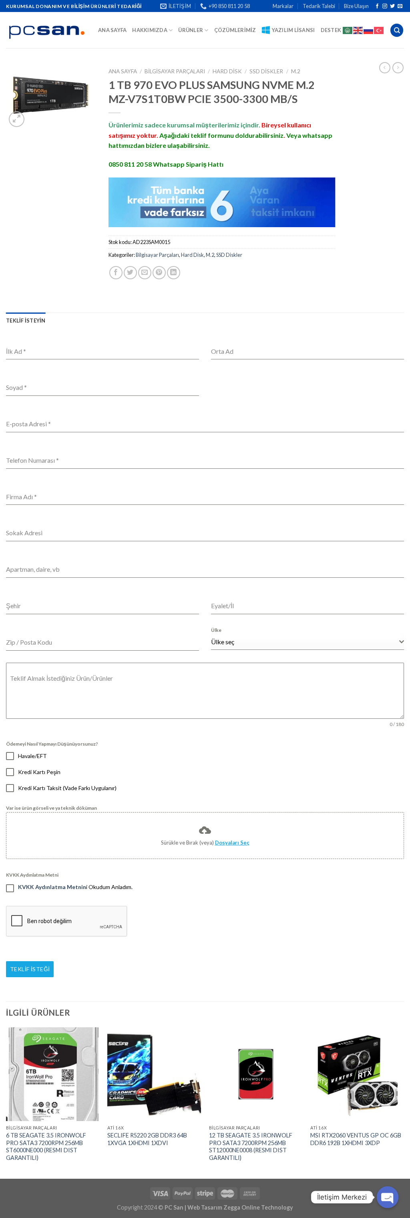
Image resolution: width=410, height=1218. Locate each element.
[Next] (404, 1102)
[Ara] (396, 30)
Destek (331, 30)
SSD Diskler (266, 71)
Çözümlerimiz (235, 30)
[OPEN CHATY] (387, 1197)
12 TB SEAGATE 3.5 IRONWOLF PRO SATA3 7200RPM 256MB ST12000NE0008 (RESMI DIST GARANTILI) (250, 1146)
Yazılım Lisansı (293, 30)
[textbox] (305, 641)
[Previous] (6, 1102)
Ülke (216, 630)
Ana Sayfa (112, 30)
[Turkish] (379, 30)
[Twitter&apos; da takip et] (392, 6)
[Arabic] (348, 30)
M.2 (295, 71)
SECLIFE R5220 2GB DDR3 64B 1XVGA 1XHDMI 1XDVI (147, 1139)
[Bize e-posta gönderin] (400, 6)
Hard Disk (227, 71)
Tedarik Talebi (319, 6)
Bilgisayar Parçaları (175, 71)
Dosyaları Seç (232, 842)
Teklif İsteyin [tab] (26, 320)
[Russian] (369, 30)
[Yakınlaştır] (16, 119)
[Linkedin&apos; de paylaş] (173, 272)
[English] (358, 30)
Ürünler (190, 30)
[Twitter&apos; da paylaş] (130, 272)
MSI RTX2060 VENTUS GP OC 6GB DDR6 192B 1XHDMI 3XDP (355, 1139)
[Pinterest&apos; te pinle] (159, 272)
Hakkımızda (149, 30)
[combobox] (307, 642)
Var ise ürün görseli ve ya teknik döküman (51, 808)
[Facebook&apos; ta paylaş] (116, 272)
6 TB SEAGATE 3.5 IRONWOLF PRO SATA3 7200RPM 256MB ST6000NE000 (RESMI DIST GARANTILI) (46, 1146)
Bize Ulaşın (356, 6)
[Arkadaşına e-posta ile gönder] (144, 272)
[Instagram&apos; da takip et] (384, 6)
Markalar (283, 6)
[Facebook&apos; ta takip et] (377, 6)
